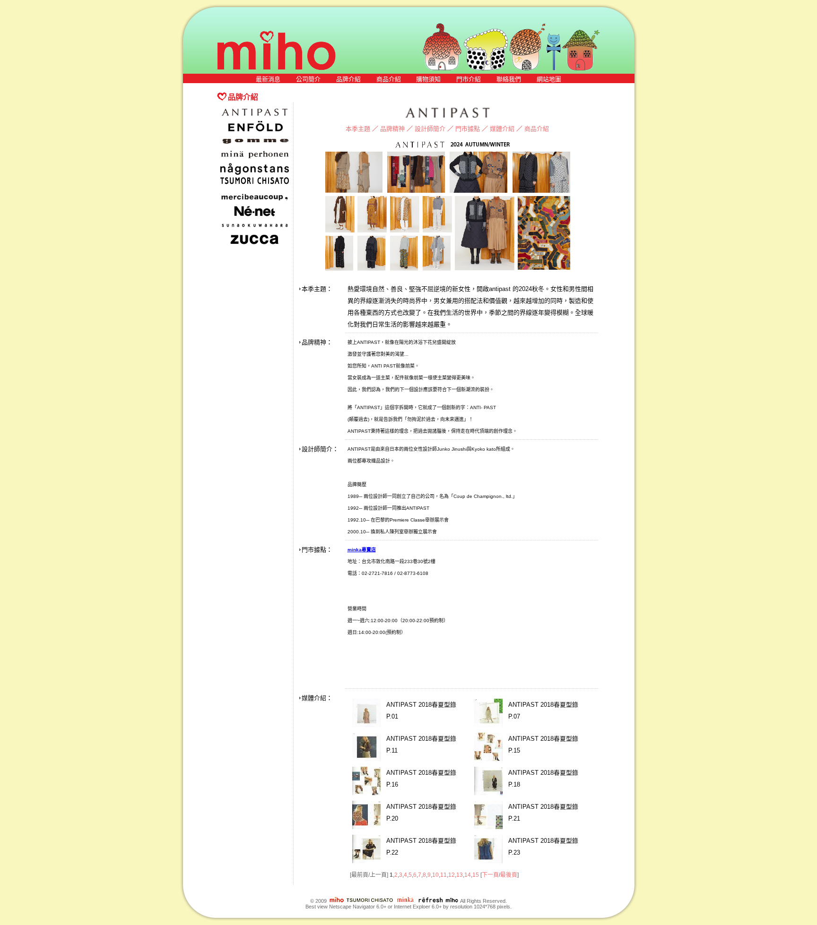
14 (467, 875)
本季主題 (358, 128)
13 (459, 875)
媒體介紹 (502, 128)
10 (435, 875)
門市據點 (467, 128)
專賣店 (369, 549)
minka (355, 549)
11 (443, 875)
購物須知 (428, 79)
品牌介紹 (348, 79)
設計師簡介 (430, 128)
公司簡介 (308, 79)
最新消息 (268, 79)
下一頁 (490, 875)
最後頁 (508, 875)
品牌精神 (392, 128)
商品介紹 (388, 79)
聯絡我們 (508, 79)
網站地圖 (549, 79)
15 (475, 875)
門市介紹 (468, 79)
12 (451, 875)
